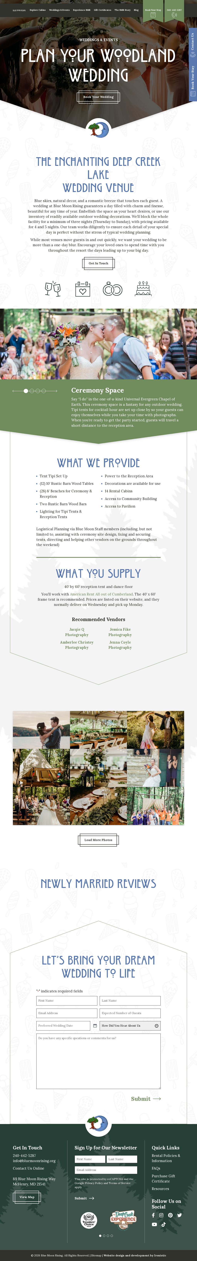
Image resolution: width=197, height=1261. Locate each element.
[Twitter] (179, 1215)
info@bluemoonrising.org (34, 1161)
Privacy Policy (94, 1183)
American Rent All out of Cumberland (101, 594)
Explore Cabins (38, 10)
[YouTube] (154, 1225)
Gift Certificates (102, 10)
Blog (136, 10)
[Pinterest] (170, 1215)
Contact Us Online (28, 1168)
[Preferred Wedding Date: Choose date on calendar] (95, 1025)
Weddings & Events (59, 10)
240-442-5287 (24, 1155)
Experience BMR (81, 10)
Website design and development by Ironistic (135, 1255)
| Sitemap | (96, 1255)
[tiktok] (164, 1225)
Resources (160, 1189)
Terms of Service (120, 1183)
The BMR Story (122, 10)
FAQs (156, 1168)
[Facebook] (153, 1215)
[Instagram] (161, 1215)
